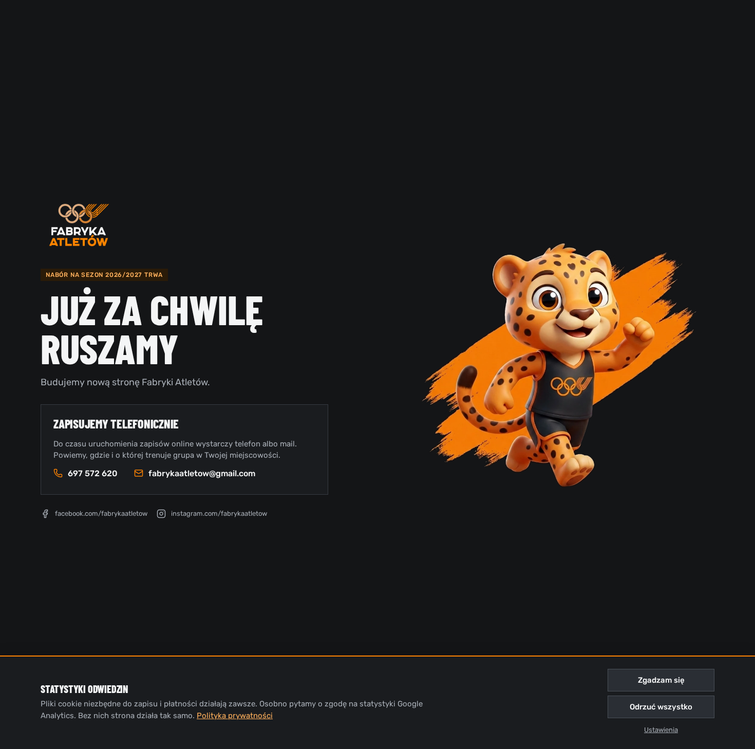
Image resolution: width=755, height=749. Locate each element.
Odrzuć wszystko (661, 706)
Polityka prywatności (235, 715)
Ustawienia (661, 730)
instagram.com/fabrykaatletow (219, 513)
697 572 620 (93, 473)
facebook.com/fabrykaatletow (101, 513)
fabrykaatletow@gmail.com (201, 473)
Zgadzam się (661, 680)
